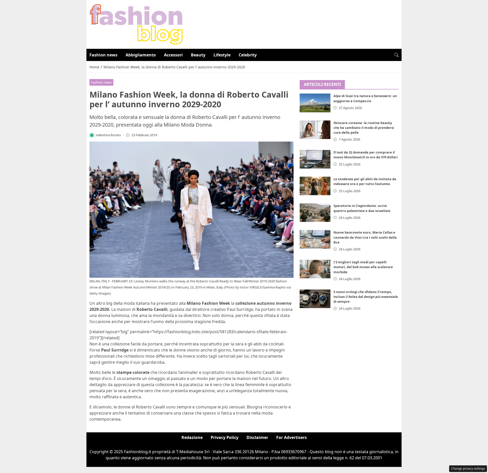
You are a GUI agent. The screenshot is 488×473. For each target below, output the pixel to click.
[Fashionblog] (136, 24)
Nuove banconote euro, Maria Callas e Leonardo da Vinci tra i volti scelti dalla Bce (365, 237)
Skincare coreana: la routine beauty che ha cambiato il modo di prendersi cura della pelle (363, 127)
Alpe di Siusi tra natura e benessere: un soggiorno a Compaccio (365, 98)
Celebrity (248, 55)
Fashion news (103, 55)
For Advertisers (291, 437)
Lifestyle (222, 55)
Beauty (198, 55)
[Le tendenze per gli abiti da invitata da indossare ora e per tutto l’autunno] (315, 186)
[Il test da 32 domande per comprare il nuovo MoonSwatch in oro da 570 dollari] (315, 159)
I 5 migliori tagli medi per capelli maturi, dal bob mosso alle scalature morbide (363, 267)
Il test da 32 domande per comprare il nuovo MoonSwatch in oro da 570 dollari (365, 154)
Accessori (173, 55)
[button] (396, 55)
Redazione (192, 437)
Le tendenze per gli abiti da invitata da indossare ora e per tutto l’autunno (364, 181)
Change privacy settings (468, 468)
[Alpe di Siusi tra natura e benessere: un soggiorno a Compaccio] (315, 103)
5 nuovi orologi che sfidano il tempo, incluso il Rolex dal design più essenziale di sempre (365, 296)
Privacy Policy (224, 437)
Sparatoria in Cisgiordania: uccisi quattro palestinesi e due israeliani (361, 208)
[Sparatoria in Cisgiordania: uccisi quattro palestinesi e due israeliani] (315, 212)
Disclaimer (257, 437)
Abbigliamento (141, 55)
